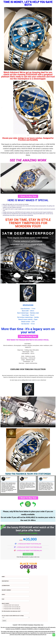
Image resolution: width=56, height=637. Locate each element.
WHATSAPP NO (5, 581)
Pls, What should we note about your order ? (11, 611)
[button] (2, 107)
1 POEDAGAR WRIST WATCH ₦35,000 (11, 605)
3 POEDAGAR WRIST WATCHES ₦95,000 (11, 608)
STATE (3, 594)
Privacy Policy (37, 624)
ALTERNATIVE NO (6, 585)
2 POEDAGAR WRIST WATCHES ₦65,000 (11, 606)
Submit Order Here (28, 554)
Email (3, 599)
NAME (3, 576)
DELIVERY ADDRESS (6, 590)
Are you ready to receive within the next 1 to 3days (13, 615)
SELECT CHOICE (6, 603)
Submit (4, 620)
